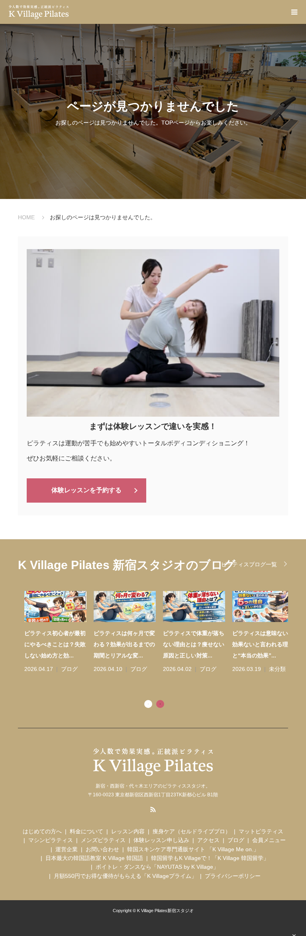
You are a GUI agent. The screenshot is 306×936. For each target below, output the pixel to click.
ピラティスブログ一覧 (249, 564)
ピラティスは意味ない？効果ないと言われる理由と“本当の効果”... (256, 644)
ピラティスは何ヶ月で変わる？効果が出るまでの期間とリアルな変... (118, 644)
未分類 (271, 669)
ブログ (63, 669)
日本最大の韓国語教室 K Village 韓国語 (94, 858)
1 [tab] (148, 704)
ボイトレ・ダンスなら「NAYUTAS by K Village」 (157, 867)
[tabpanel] (156, 633)
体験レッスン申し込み (161, 840)
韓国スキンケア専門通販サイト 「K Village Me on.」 (193, 849)
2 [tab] (160, 704)
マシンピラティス (50, 840)
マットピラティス (261, 831)
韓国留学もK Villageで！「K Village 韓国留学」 (210, 858)
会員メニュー (269, 840)
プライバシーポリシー (233, 876)
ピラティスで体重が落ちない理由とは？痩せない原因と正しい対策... (187, 644)
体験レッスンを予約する (86, 490)
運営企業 (66, 849)
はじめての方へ (42, 831)
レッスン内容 (128, 831)
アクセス (208, 840)
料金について (86, 831)
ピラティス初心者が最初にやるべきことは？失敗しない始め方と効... (48, 644)
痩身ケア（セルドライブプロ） (192, 831)
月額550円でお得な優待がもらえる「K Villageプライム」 (125, 876)
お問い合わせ (102, 849)
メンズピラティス (103, 840)
